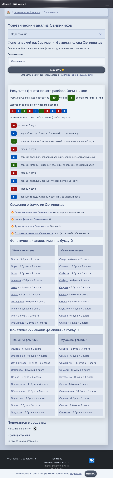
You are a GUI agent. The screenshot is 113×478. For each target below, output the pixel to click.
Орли (14, 273)
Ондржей (64, 308)
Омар (62, 259)
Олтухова (16, 412)
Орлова (15, 348)
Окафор (63, 348)
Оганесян (64, 412)
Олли (14, 308)
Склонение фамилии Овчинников (34, 233)
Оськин (63, 355)
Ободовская (18, 391)
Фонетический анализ (27, 12)
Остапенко (65, 376)
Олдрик (63, 287)
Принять (90, 473)
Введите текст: (16, 54)
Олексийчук (66, 362)
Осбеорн (64, 273)
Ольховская (18, 355)
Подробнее (76, 473)
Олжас (63, 322)
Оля (13, 315)
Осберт (63, 280)
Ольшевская (18, 384)
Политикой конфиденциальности (76, 75)
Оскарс (63, 315)
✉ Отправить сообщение (21, 458)
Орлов (63, 384)
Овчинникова (18, 362)
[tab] (56, 34)
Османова (17, 369)
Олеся (14, 294)
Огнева (15, 376)
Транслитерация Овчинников (32, 226)
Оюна (14, 287)
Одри (14, 266)
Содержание (19, 34)
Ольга (14, 259)
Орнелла (16, 280)
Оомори (64, 369)
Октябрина (17, 301)
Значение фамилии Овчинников (33, 212)
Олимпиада (17, 322)
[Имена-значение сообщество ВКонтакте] (91, 460)
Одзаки (63, 398)
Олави (63, 294)
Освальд (64, 266)
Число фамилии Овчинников (31, 219)
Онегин (63, 405)
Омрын (63, 301)
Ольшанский (66, 391)
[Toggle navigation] (107, 4)
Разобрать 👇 (56, 69)
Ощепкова (17, 398)
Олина (14, 405)
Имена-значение (14, 4)
